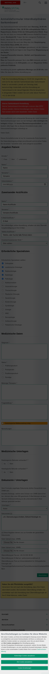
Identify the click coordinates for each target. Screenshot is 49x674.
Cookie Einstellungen (24, 668)
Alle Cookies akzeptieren (24, 662)
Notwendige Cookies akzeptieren (24, 656)
